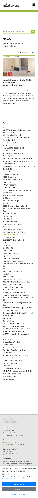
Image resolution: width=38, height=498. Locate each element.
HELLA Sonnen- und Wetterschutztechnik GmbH (17, 210)
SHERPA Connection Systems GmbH (16, 334)
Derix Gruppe (7, 156)
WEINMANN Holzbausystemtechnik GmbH (17, 371)
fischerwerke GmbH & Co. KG (13, 179)
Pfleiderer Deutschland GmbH (13, 287)
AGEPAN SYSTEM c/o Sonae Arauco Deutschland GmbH (16, 139)
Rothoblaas (7, 318)
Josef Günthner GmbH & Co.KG (14, 232)
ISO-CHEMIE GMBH (10, 221)
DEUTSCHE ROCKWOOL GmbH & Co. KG (18, 161)
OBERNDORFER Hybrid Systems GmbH (17, 282)
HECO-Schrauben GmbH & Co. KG (15, 206)
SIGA (4, 337)
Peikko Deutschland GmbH (12, 284)
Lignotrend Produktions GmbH (13, 261)
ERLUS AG (7, 172)
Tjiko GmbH (7, 366)
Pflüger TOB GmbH (9, 290)
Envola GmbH (7, 169)
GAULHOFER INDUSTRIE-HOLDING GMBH (18, 190)
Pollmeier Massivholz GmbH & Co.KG (16, 295)
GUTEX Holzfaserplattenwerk (13, 195)
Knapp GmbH (7, 245)
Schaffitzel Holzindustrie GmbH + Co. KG (17, 329)
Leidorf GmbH (7, 250)
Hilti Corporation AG (9, 213)
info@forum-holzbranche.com (15, 444)
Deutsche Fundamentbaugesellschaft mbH (17, 158)
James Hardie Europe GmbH (13, 229)
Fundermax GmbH (9, 187)
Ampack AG (7, 145)
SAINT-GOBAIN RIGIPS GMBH (13, 326)
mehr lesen (10, 108)
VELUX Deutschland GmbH (12, 368)
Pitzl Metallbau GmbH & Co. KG (14, 292)
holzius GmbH (7, 216)
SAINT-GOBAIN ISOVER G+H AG (14, 323)
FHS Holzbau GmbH (10, 177)
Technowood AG (8, 358)
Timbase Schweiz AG (10, 363)
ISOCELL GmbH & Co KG (12, 224)
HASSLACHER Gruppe (11, 201)
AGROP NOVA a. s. (9, 143)
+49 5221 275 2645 (11, 442)
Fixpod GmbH (7, 182)
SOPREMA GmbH (9, 347)
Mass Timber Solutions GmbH (13, 271)
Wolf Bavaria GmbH (9, 376)
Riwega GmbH (8, 315)
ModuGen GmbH (8, 277)
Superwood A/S (8, 352)
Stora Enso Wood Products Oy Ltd (14, 350)
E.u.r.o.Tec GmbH (9, 164)
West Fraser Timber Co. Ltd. (12, 374)
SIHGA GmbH (7, 339)
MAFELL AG (7, 269)
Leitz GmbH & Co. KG (10, 253)
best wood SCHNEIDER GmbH (13, 148)
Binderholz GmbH (9, 150)
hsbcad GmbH (8, 219)
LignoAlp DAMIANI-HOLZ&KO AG (14, 258)
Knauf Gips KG (8, 248)
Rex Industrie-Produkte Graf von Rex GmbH (18, 313)
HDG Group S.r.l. (8, 203)
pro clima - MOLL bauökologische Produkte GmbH (17, 304)
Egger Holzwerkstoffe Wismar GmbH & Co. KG (19, 166)
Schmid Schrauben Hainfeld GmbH (15, 331)
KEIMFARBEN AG (9, 237)
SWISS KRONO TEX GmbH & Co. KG (16, 355)
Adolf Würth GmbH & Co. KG (13, 135)
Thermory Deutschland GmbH (13, 360)
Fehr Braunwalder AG (10, 174)
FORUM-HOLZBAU (9, 185)
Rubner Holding (8, 321)
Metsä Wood (7, 274)
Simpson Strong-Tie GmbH (12, 342)
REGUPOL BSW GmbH (11, 310)
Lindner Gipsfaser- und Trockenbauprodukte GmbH (18, 265)
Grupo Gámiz (7, 193)
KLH (4, 242)
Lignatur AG (7, 256)
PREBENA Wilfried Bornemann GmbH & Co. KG (18, 299)
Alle (4, 127)
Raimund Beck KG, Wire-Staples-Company (17, 308)
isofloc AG (6, 227)
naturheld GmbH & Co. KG (12, 279)
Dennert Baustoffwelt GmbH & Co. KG (16, 153)
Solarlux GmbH (8, 344)
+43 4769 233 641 (11, 454)
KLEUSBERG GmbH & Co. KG (13, 240)
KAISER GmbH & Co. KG (12, 235)
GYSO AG (6, 198)
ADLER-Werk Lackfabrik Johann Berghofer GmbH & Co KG (17, 131)
